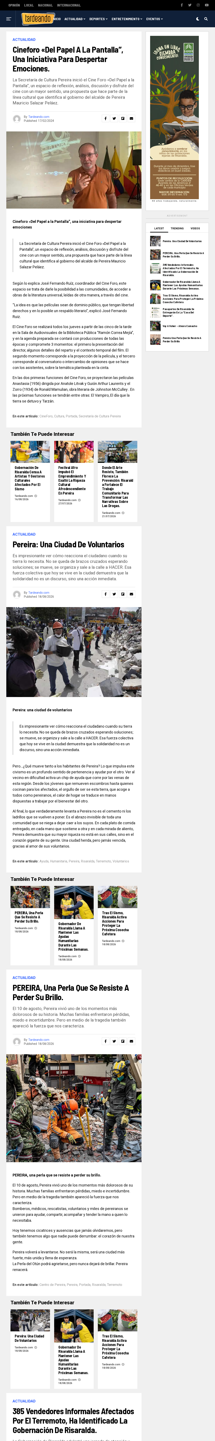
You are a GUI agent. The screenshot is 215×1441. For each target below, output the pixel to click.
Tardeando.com (38, 116)
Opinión (14, 5)
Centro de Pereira (52, 1285)
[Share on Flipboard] (123, 118)
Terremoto (103, 861)
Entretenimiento (125, 19)
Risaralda (87, 861)
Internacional (69, 5)
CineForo (46, 416)
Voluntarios (121, 861)
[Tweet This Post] (114, 118)
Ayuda (44, 861)
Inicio (56, 19)
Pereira (74, 861)
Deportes (97, 19)
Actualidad (73, 19)
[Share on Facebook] (105, 118)
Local (29, 5)
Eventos (153, 19)
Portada (71, 416)
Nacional (45, 5)
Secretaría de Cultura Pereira (100, 416)
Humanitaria (58, 861)
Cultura (59, 416)
